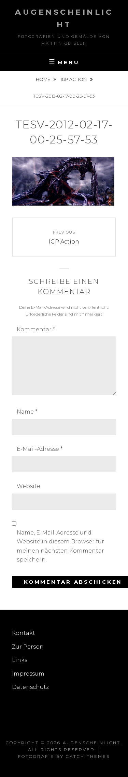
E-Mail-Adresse (40, 449)
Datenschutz (30, 687)
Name (27, 411)
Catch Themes (88, 756)
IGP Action (74, 79)
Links (19, 660)
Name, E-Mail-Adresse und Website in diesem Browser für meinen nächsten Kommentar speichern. (60, 546)
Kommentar (36, 329)
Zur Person (28, 646)
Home (43, 79)
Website (28, 486)
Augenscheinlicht (91, 742)
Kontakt (23, 633)
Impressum (28, 673)
